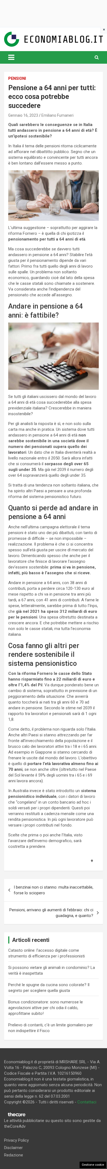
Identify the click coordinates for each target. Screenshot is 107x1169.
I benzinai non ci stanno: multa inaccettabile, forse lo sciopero (53, 890)
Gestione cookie (93, 1165)
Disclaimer (13, 1147)
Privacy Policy (16, 1140)
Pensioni (17, 78)
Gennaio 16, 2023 (23, 115)
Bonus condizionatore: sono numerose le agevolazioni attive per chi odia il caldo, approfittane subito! (45, 1008)
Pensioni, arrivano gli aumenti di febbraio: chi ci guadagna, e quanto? (51, 912)
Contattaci (86, 1102)
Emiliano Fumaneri (57, 115)
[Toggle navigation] (11, 57)
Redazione (13, 1155)
